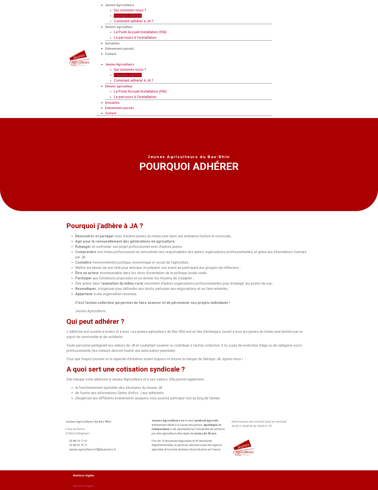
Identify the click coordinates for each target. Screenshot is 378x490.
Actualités (112, 43)
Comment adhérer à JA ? (133, 21)
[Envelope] (281, 58)
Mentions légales (83, 475)
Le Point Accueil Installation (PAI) (140, 32)
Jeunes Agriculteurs (119, 5)
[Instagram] (306, 58)
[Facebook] (289, 58)
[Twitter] (298, 58)
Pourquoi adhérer (128, 16)
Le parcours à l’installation (135, 37)
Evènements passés (119, 48)
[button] (184, 59)
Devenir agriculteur (119, 27)
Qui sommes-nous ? (130, 10)
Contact (110, 54)
